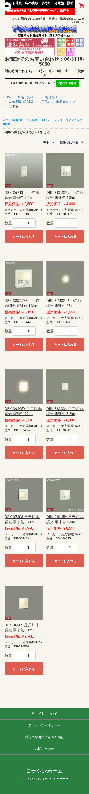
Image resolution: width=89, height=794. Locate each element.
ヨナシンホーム (44, 771)
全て (5, 120)
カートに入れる (24, 236)
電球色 (6, 124)
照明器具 (16, 120)
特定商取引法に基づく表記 (44, 737)
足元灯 (58, 120)
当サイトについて (44, 713)
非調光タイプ (74, 120)
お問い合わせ (44, 748)
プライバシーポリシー (44, 725)
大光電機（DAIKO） (38, 120)
